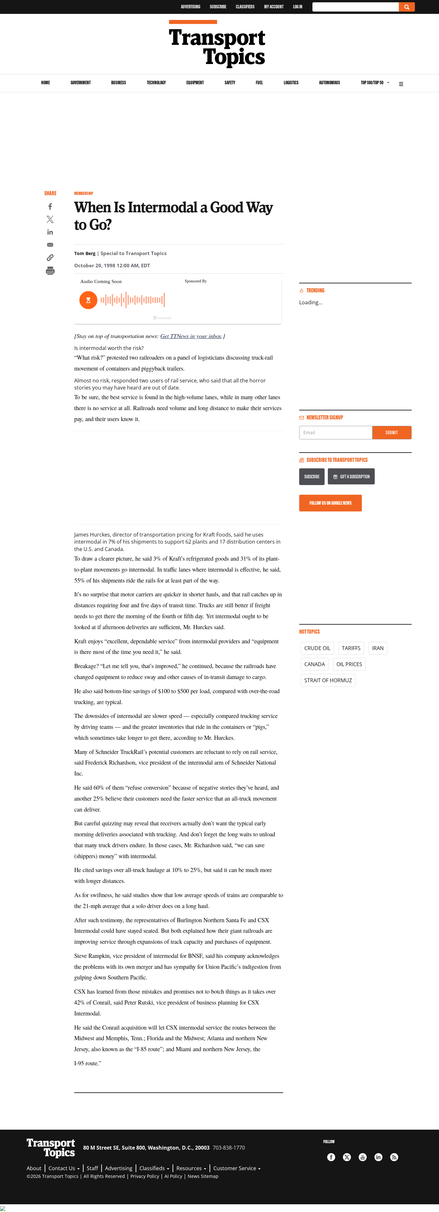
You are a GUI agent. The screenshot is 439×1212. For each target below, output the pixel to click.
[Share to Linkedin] (50, 233)
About (34, 1168)
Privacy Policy (144, 1176)
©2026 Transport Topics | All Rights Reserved (76, 1176)
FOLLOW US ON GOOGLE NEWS (330, 503)
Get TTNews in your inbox (190, 336)
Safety (230, 82)
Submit (392, 432)
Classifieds (245, 7)
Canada (314, 664)
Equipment (195, 82)
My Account (273, 7)
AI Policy (173, 1176)
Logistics (291, 82)
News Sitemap (203, 1176)
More (401, 83)
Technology (156, 82)
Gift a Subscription (355, 476)
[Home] (219, 44)
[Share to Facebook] (50, 207)
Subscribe (218, 7)
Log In (297, 7)
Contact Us (62, 1168)
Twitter (347, 1157)
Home (45, 82)
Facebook (331, 1157)
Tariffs (351, 648)
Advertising (190, 7)
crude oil (317, 648)
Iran (378, 648)
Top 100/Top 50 (372, 82)
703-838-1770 (229, 1147)
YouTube (363, 1157)
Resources (189, 1168)
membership (83, 193)
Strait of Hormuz (328, 680)
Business (118, 82)
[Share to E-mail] (50, 246)
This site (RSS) (394, 1157)
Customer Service (235, 1168)
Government (81, 82)
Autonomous (329, 82)
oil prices (349, 664)
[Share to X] (50, 220)
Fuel (259, 82)
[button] (50, 258)
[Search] (407, 7)
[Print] (50, 271)
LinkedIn (378, 1157)
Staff (92, 1168)
